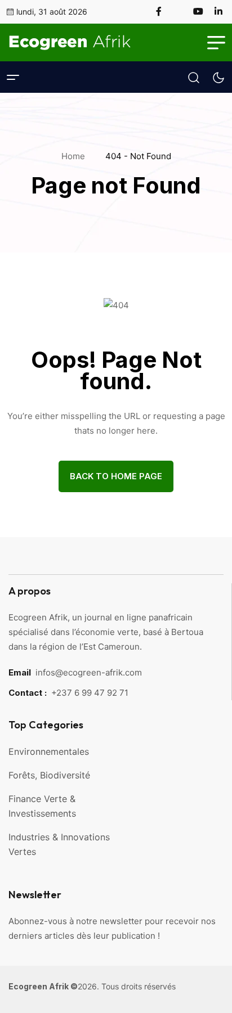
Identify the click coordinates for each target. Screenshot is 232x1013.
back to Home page (116, 476)
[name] (163, 11)
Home (75, 156)
